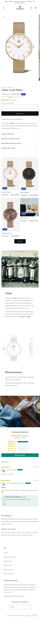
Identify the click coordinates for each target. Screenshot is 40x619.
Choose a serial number (7, 103)
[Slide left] (16, 84)
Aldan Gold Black (24, 192)
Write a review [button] (20, 455)
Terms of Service (8, 574)
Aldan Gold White (5, 192)
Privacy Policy (8, 561)
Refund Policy (8, 565)
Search (6, 553)
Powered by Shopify (28, 615)
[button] (4, 8)
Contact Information (10, 557)
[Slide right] (24, 84)
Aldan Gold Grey (24, 218)
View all (20, 241)
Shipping (10, 96)
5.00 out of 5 (25, 436)
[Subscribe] (29, 607)
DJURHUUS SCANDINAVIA (17, 615)
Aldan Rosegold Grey (6, 233)
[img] (5, 467)
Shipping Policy (8, 569)
